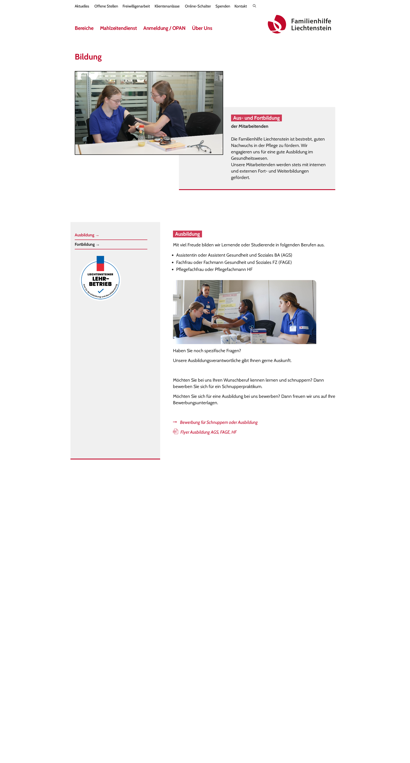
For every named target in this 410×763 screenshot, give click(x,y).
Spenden (222, 6)
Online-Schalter (198, 6)
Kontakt (240, 6)
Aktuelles (82, 6)
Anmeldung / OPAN (164, 28)
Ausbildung (87, 235)
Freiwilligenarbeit (136, 6)
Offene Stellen (106, 6)
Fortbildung (87, 244)
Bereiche (84, 28)
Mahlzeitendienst (118, 28)
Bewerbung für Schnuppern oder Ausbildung (219, 422)
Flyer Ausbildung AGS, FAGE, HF (208, 432)
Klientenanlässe (167, 6)
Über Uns (202, 28)
